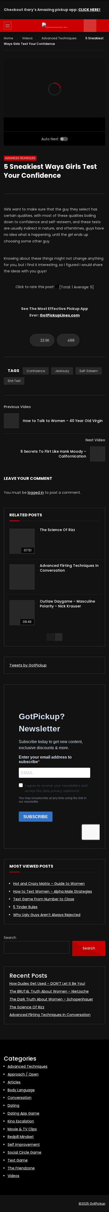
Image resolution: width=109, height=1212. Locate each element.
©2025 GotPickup (92, 1203)
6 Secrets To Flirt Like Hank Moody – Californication (53, 454)
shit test (14, 381)
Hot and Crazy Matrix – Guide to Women (49, 883)
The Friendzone (21, 1168)
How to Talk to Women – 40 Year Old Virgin (63, 420)
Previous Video (17, 406)
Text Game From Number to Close (43, 899)
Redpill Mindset (21, 1136)
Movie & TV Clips (22, 1129)
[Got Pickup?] (54, 26)
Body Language (21, 1090)
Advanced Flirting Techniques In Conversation (69, 568)
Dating (13, 1105)
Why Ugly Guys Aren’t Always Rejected (46, 914)
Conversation (19, 1097)
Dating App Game (23, 1113)
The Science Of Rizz (57, 529)
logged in (36, 492)
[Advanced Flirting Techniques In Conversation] (22, 577)
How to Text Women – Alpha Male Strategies (52, 891)
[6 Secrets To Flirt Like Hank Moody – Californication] (97, 454)
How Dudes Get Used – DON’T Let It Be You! (47, 983)
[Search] (102, 25)
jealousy (62, 371)
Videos (27, 38)
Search (10, 937)
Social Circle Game (24, 1152)
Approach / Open (23, 1074)
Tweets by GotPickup (28, 665)
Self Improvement (24, 1144)
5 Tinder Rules (25, 906)
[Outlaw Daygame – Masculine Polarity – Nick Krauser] (22, 612)
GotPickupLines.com (60, 315)
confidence (36, 371)
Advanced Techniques (59, 38)
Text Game (18, 1160)
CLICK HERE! (89, 9)
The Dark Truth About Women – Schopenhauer (51, 999)
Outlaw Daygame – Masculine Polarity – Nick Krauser (67, 604)
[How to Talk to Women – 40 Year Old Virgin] (11, 420)
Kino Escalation (21, 1121)
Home (8, 38)
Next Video (95, 440)
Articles (14, 1082)
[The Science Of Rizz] (22, 541)
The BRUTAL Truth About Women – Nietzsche (49, 991)
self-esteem (88, 371)
